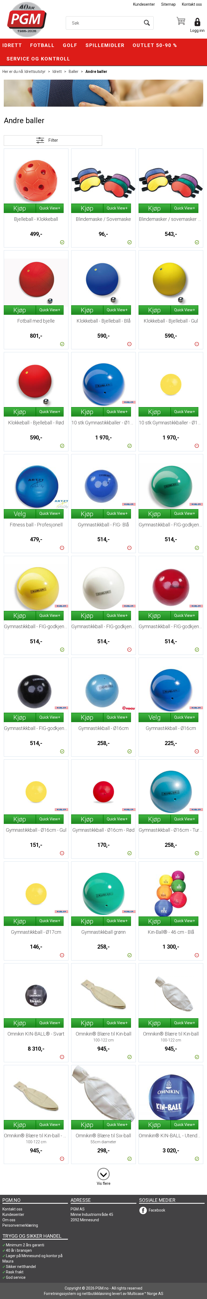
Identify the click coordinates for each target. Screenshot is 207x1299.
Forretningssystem (60, 1293)
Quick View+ (49, 208)
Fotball (42, 45)
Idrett (12, 45)
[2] (103, 1173)
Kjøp (19, 208)
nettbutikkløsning (96, 1293)
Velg (20, 514)
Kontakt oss (192, 4)
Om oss (8, 1220)
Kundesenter (144, 4)
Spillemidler (105, 45)
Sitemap (168, 4)
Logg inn (197, 30)
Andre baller (96, 71)
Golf (70, 45)
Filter (53, 140)
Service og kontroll (38, 59)
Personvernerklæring (20, 1225)
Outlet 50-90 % (155, 45)
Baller (73, 71)
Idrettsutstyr (35, 71)
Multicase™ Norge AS (145, 1293)
